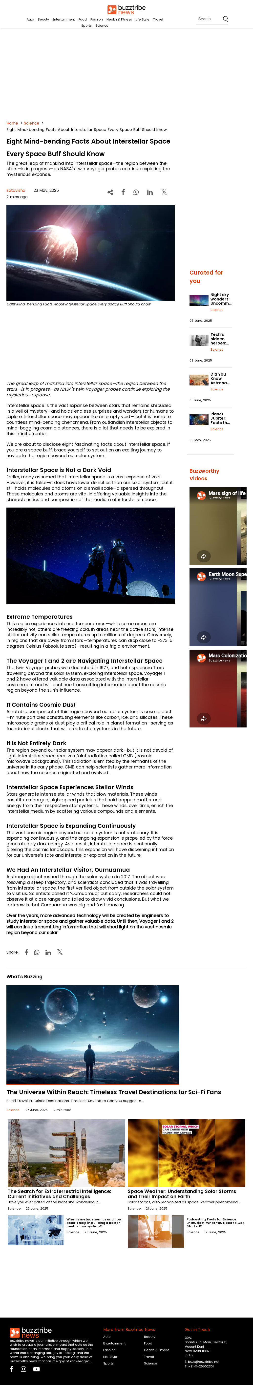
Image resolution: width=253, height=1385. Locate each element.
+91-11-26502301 (201, 1366)
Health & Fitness (119, 19)
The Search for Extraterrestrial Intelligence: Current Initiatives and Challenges (59, 1194)
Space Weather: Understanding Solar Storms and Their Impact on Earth (182, 1194)
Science (101, 25)
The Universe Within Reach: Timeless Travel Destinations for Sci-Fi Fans (113, 1092)
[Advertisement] (126, 74)
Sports (86, 25)
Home (12, 123)
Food (83, 19)
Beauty (43, 19)
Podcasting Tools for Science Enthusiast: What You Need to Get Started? (215, 1222)
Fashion (96, 19)
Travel (158, 19)
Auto (30, 19)
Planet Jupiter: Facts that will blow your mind (221, 422)
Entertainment (64, 19)
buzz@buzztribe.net (203, 1362)
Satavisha (15, 190)
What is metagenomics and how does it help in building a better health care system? (94, 1222)
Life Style (142, 19)
